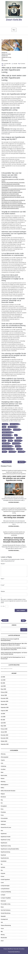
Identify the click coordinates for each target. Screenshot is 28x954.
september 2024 (4, 744)
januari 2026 (4, 695)
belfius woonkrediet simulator (8, 790)
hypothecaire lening (6, 57)
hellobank (3, 824)
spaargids (3, 916)
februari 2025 (4, 728)
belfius (2, 787)
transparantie (12, 451)
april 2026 (3, 686)
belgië (4, 426)
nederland (3, 900)
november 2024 (4, 738)
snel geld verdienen (5, 910)
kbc (2, 59)
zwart (2, 940)
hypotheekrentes (5, 858)
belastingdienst (4, 784)
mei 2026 (3, 683)
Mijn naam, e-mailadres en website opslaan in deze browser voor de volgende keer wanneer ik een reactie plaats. (14, 601)
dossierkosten (17, 429)
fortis (2, 815)
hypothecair (4, 52)
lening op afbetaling (6, 891)
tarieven (4, 451)
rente (2, 907)
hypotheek (3, 855)
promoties (18, 446)
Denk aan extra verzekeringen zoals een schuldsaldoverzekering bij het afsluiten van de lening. (13, 197)
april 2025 (3, 722)
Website (3, 591)
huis (2, 830)
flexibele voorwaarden (8, 432)
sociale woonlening (5, 913)
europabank (4, 806)
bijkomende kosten (12, 426)
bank (2, 772)
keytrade (3, 873)
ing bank (3, 867)
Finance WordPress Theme (10, 948)
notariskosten (18, 440)
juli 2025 (3, 713)
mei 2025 (3, 719)
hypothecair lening (5, 839)
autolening (3, 766)
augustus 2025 (4, 710)
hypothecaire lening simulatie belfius (10, 848)
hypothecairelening (5, 851)
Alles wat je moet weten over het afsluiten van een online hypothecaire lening (14, 478)
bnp (2, 799)
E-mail (3, 585)
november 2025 (4, 701)
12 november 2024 (7, 63)
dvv (2, 802)
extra (2, 809)
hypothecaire (5, 55)
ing (1, 864)
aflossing (3, 754)
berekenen (3, 796)
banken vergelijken (14, 424)
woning (2, 934)
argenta (3, 760)
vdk (2, 922)
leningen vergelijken (6, 897)
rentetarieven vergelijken (8, 448)
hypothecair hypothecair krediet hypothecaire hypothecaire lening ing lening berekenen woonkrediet (14, 533)
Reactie (3, 563)
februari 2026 (4, 692)
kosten (2, 876)
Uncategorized (4, 919)
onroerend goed (16, 443)
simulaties (19, 448)
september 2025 (4, 707)
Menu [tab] (14, 29)
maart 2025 (3, 725)
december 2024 (4, 735)
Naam (2, 578)
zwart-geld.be (14, 19)
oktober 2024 (4, 741)
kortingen (19, 437)
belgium (3, 793)
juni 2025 (3, 716)
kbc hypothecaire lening (8, 437)
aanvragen (5, 424)
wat (2, 931)
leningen (3, 894)
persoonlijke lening (5, 904)
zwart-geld (15, 63)
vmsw (2, 928)
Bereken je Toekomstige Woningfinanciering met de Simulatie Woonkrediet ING (14, 540)
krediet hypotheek (5, 879)
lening (4, 440)
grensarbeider (4, 818)
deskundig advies (7, 429)
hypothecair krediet (6, 54)
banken (2, 778)
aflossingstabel (4, 757)
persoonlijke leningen (8, 446)
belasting (3, 781)
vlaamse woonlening (6, 925)
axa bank (3, 769)
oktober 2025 (4, 704)
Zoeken (14, 625)
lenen (2, 882)
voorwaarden (21, 451)
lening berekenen (5, 888)
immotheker (3, 861)
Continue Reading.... (14, 502)
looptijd (10, 440)
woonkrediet (4, 60)
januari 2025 (4, 732)
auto (2, 763)
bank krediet (4, 775)
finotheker (3, 812)
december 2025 (4, 698)
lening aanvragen (5, 885)
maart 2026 (3, 689)
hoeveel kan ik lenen (6, 827)
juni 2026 (3, 680)
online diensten (6, 443)
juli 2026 (3, 676)
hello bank (3, 821)
